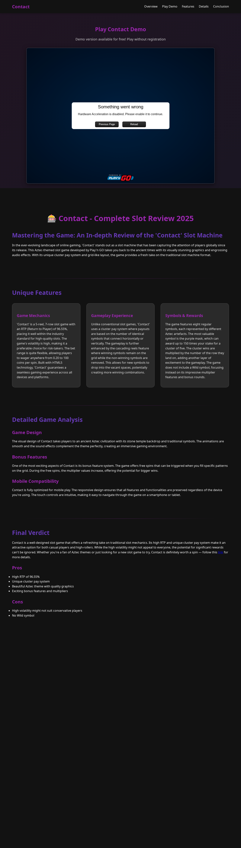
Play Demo (169, 6)
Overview (151, 6)
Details (204, 6)
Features (188, 6)
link (220, 552)
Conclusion (221, 6)
